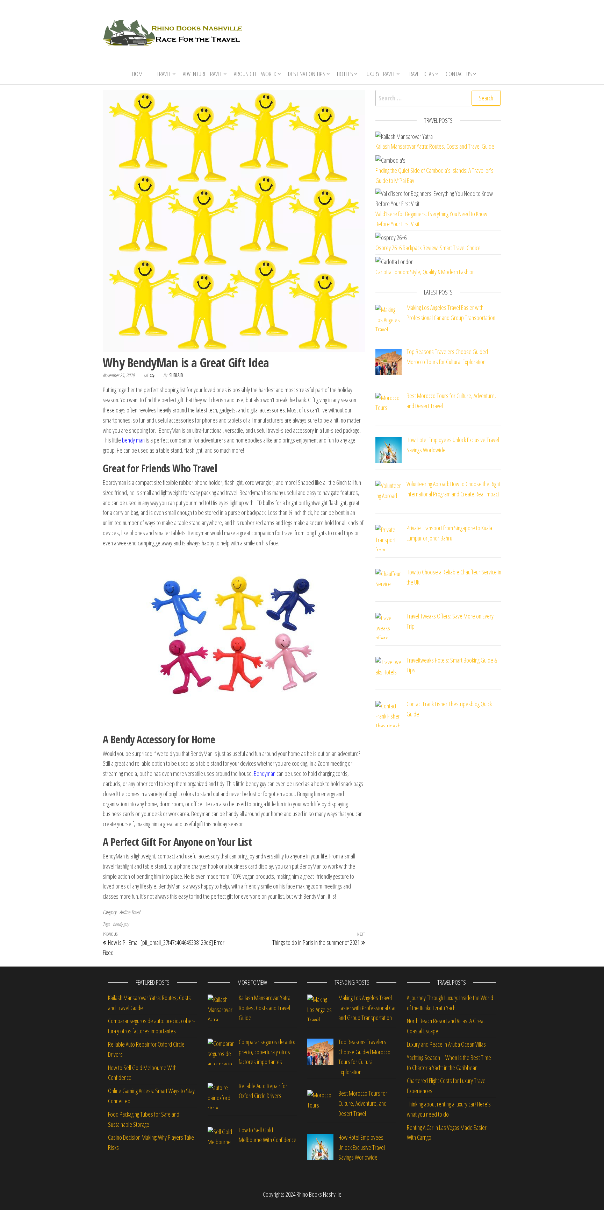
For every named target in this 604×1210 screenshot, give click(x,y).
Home (138, 74)
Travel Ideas (420, 74)
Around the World (255, 74)
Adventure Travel (202, 74)
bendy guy (121, 924)
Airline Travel (130, 912)
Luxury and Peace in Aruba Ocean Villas (446, 1044)
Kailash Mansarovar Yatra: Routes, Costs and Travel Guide (434, 146)
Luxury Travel (380, 74)
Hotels (345, 74)
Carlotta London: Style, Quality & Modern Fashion (425, 272)
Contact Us (459, 74)
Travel (164, 74)
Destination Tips (306, 74)
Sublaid (176, 375)
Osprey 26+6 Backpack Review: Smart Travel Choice (428, 247)
